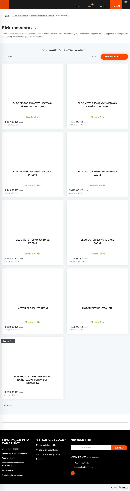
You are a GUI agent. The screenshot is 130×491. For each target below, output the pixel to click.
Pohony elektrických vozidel (42, 16)
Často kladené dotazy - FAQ (48, 454)
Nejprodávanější (49, 50)
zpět (7, 16)
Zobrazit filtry (112, 57)
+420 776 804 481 (81, 463)
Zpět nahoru (7, 405)
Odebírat (119, 448)
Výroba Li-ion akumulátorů (47, 450)
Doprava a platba (9, 458)
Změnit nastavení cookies (12, 475)
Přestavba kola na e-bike (46, 445)
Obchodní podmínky (10, 449)
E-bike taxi (40, 459)
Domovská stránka (20, 16)
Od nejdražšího (81, 50)
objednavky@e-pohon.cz (84, 467)
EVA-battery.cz (8, 470)
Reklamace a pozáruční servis (14, 453)
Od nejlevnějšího (66, 50)
